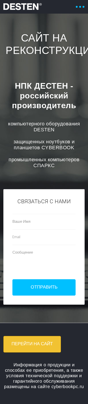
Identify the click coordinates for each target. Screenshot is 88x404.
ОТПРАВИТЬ (44, 287)
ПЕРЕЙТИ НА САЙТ (32, 344)
